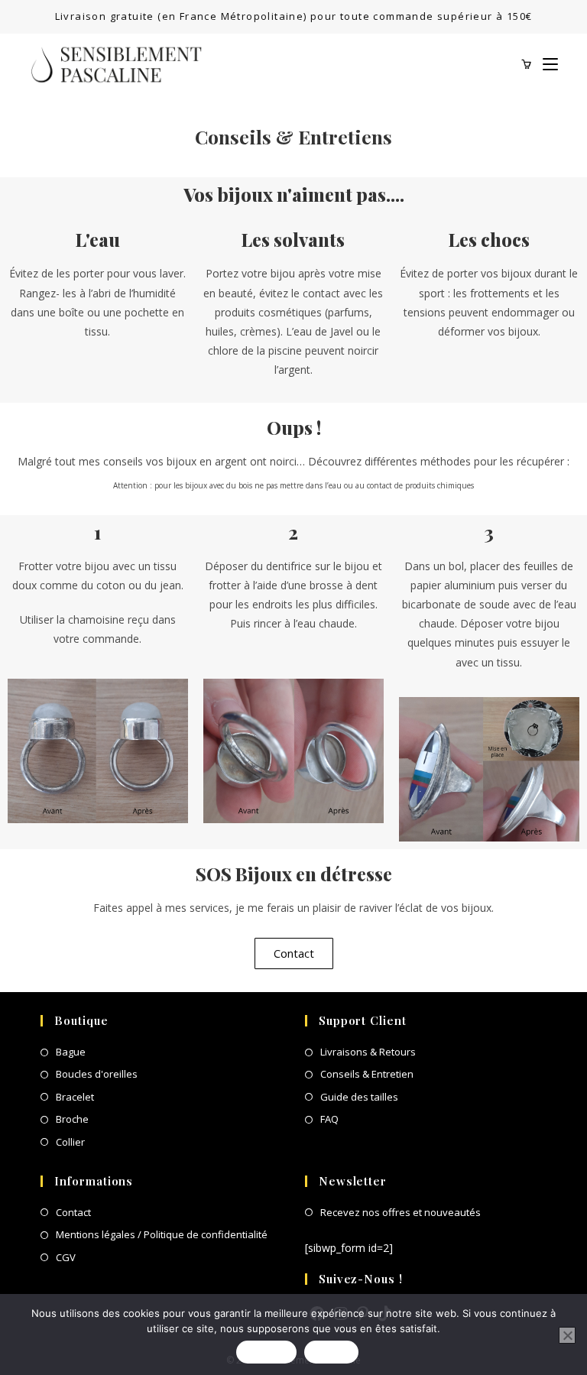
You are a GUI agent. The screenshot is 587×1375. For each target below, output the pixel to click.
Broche (72, 1119)
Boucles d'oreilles (97, 1074)
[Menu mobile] (544, 65)
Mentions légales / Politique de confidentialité (162, 1234)
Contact (73, 1212)
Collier (70, 1142)
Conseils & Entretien (366, 1074)
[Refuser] (567, 1335)
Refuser (331, 1352)
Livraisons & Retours (368, 1052)
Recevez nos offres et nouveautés (400, 1212)
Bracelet (75, 1097)
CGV (66, 1257)
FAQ (329, 1119)
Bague (71, 1052)
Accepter (266, 1352)
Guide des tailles (359, 1097)
